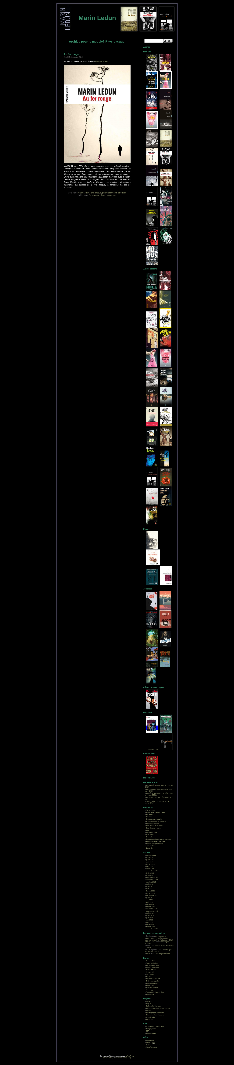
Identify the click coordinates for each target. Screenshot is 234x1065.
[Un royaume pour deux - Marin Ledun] (152, 646)
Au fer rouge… (72, 54)
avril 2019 (149, 862)
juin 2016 (149, 875)
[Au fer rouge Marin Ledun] (152, 164)
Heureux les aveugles (154, 819)
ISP (147, 1031)
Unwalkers (150, 994)
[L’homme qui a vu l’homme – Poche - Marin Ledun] (166, 426)
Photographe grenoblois (155, 1013)
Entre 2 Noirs (151, 970)
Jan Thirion (150, 974)
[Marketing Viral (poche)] (152, 205)
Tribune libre (150, 846)
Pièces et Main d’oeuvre (155, 1015)
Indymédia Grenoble (153, 1006)
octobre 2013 (151, 882)
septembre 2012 (152, 895)
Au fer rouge (94, 195)
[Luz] (151, 683)
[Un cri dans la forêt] (152, 667)
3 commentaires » (108, 195)
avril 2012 (149, 902)
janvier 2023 (150, 857)
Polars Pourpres (152, 988)
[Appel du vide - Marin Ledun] (151, 609)
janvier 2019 (150, 864)
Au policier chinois (152, 965)
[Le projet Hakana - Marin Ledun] (151, 628)
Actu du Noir (150, 961)
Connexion (150, 1040)
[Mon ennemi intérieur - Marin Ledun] (152, 548)
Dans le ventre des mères (155, 812)
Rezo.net (149, 1019)
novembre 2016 (152, 871)
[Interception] (165, 646)
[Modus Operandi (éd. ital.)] (152, 505)
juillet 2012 (150, 897)
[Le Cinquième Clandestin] (152, 245)
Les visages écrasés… (163, 954)
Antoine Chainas (152, 963)
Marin (148, 954)
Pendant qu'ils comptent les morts (158, 839)
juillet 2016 (150, 873)
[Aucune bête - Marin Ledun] (166, 88)
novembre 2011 (152, 909)
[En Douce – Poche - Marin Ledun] (152, 406)
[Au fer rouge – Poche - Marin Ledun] (152, 426)
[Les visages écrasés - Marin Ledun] (152, 347)
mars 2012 (150, 904)
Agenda (146, 47)
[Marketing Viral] (166, 245)
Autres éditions (150, 269)
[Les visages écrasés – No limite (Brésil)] (152, 446)
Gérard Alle (150, 972)
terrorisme (122, 193)
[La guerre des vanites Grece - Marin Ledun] (165, 307)
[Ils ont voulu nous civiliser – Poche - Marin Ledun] (152, 386)
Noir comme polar (152, 981)
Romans (147, 52)
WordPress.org (151, 1047)
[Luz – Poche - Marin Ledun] (166, 406)
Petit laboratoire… (153, 983)
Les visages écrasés (153, 828)
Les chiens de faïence (154, 826)
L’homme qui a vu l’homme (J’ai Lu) (158, 950)
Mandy (148, 1010)
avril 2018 (149, 866)
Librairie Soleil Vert (153, 979)
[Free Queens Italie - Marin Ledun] (151, 290)
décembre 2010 (152, 929)
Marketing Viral (151, 832)
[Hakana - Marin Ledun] (165, 609)
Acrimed (149, 1001)
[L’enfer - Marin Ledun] (165, 628)
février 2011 (150, 926)
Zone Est (149, 848)
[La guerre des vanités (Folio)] (152, 466)
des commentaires (154, 1045)
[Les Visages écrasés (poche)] (164, 466)
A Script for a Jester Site (155, 1026)
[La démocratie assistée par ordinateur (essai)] (166, 584)
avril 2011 (149, 922)
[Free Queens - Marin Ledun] (165, 70)
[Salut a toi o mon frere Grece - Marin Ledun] (151, 327)
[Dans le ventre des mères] (166, 186)
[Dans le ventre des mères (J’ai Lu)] (166, 446)
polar (104, 193)
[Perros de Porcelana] (152, 485)
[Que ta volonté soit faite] (152, 732)
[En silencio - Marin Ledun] (166, 386)
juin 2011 (149, 918)
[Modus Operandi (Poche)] (151, 525)
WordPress (130, 1056)
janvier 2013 (150, 893)
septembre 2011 (152, 911)
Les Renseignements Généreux (158, 1008)
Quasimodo (150, 1017)
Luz (147, 830)
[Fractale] (152, 708)
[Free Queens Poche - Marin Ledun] (165, 290)
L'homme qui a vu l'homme (156, 821)
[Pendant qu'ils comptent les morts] (152, 584)
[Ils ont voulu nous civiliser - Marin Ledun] (152, 147)
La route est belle (152, 749)
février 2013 (150, 891)
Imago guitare (151, 1029)
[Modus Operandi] (152, 264)
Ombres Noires (101, 61)
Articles (150, 1042)
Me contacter (149, 778)
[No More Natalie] (152, 186)
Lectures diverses (152, 823)
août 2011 (150, 913)
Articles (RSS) (108, 1058)
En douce (149, 814)
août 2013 (150, 884)
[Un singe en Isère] (166, 225)
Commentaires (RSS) (123, 1058)
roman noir (112, 193)
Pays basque (95, 193)
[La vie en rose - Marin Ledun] (152, 367)
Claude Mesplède (152, 967)
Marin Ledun (97, 17)
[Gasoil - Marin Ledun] (166, 128)
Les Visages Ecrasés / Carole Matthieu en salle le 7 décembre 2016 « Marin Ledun (159, 940)
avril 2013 (149, 889)
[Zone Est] (166, 205)
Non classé (150, 835)
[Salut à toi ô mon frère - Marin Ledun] (152, 128)
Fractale (149, 817)
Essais (146, 529)
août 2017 (150, 868)
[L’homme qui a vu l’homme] (166, 164)
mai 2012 (149, 900)
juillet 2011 (150, 915)
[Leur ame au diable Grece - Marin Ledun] (151, 307)
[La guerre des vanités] (152, 225)
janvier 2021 (150, 860)
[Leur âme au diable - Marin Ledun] (152, 88)
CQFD (148, 1004)
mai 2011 (149, 920)
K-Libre (149, 976)
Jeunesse (147, 589)
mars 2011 (150, 924)
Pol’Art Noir (150, 985)
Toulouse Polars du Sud (155, 992)
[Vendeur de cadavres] (167, 749)
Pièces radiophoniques (153, 687)
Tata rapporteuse (152, 990)
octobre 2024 (151, 855)
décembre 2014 (152, 880)
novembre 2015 (152, 877)
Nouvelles (147, 713)
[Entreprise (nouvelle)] (166, 732)
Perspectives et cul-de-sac (156, 841)
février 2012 (150, 906)
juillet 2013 (150, 886)
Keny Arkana (151, 1033)
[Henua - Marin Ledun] (151, 70)
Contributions (149, 754)
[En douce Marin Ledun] (166, 147)
